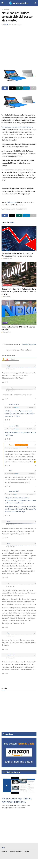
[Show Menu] (2, 3)
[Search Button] (35, 3)
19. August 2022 (6, 296)
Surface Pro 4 (10, 209)
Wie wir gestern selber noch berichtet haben (17, 127)
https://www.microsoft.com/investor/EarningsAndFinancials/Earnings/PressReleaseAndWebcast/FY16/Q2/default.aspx (20, 509)
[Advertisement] (19, 45)
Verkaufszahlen (21, 209)
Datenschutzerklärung (15, 851)
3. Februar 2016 (16, 24)
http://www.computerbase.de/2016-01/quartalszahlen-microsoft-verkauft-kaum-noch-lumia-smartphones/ (20, 500)
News (7, 9)
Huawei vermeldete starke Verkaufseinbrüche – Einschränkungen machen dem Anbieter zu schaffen (19, 291)
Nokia (5, 322)
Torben (6, 24)
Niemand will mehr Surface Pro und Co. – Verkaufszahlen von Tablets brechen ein (17, 254)
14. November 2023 (7, 258)
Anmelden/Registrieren (29, 344)
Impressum (4, 851)
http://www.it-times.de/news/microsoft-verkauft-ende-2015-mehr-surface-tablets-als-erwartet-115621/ (20, 413)
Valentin (16, 407)
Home (3, 9)
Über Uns (26, 851)
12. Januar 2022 (6, 332)
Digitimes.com (12, 202)
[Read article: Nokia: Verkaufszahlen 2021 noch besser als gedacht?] (19, 312)
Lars (15, 494)
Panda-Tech (7, 285)
